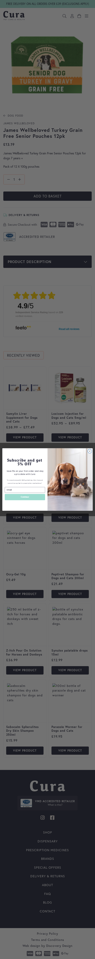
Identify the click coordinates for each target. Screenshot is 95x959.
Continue (25, 497)
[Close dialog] (90, 451)
